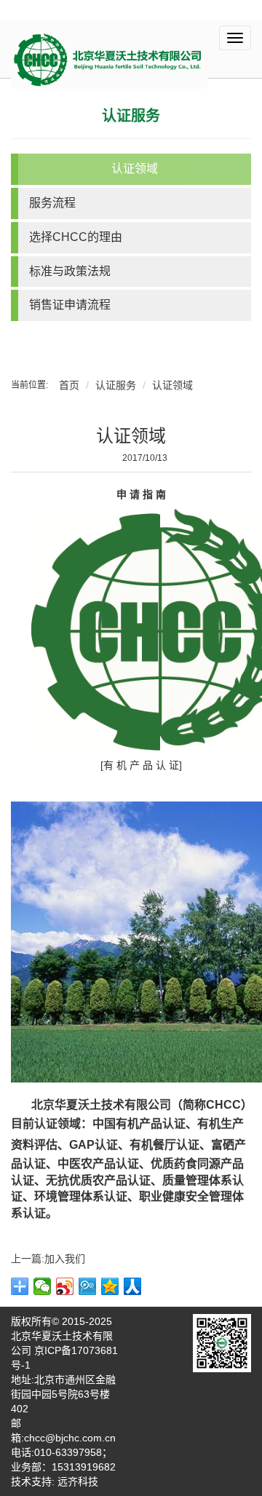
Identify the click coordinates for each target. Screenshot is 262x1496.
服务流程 (52, 203)
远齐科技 (77, 1481)
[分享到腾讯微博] (88, 1286)
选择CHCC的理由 (75, 237)
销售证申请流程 (70, 304)
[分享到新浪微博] (65, 1286)
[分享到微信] (42, 1286)
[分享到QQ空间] (110, 1286)
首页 (69, 385)
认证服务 (131, 116)
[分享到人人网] (133, 1286)
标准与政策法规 (70, 271)
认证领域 (134, 168)
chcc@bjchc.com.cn (70, 1438)
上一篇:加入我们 (48, 1259)
